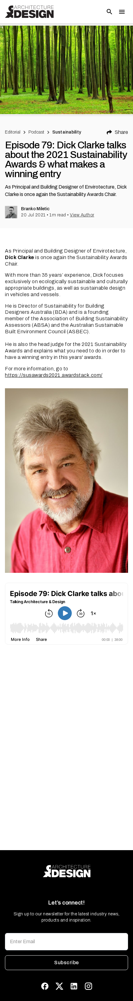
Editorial (12, 132)
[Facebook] (45, 986)
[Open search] (109, 12)
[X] (59, 986)
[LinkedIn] (74, 986)
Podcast (36, 132)
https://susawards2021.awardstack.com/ (54, 375)
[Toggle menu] (122, 12)
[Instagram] (88, 986)
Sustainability (66, 132)
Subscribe (66, 962)
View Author (82, 215)
